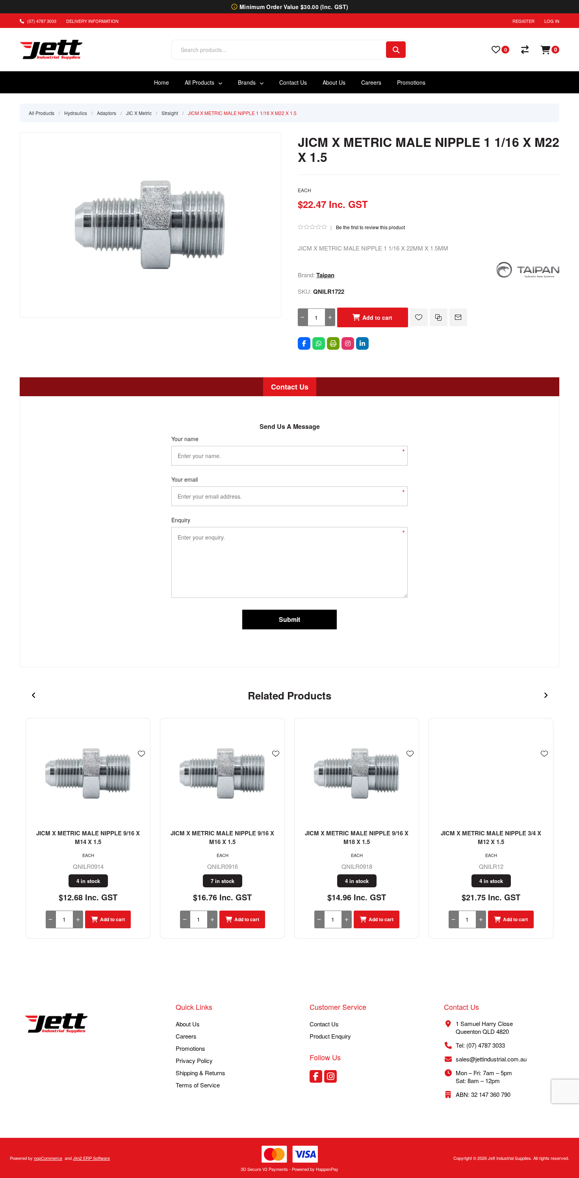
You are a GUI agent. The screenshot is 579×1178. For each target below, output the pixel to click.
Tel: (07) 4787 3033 (480, 1045)
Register (523, 21)
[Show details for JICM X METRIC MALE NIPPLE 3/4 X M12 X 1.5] (491, 773)
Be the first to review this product (370, 227)
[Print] (333, 343)
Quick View (141, 765)
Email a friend (458, 317)
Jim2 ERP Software (91, 1158)
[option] (88, 828)
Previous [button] (33, 695)
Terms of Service (198, 1085)
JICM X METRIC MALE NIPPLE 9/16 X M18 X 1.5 (356, 837)
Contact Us (289, 386)
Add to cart (377, 317)
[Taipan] (527, 275)
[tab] (289, 386)
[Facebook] (304, 343)
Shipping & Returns (200, 1073)
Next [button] (545, 695)
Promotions (190, 1048)
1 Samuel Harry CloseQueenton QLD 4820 (484, 1027)
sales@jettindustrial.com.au (491, 1059)
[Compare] (525, 49)
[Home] (56, 1024)
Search (396, 49)
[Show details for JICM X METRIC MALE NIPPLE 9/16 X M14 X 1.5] (88, 773)
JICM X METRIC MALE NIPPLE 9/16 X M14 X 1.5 (88, 837)
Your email (184, 479)
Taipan (325, 275)
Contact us (324, 1024)
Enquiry (180, 520)
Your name (185, 439)
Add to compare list (438, 317)
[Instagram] (347, 343)
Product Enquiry (330, 1036)
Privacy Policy (194, 1060)
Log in (551, 21)
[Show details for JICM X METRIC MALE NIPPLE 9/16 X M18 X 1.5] (356, 773)
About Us (188, 1024)
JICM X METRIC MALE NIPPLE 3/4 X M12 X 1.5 (491, 837)
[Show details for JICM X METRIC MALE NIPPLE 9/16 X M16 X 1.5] (222, 773)
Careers (186, 1036)
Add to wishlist (419, 317)
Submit (289, 619)
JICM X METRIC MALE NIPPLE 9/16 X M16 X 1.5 (222, 837)
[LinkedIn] (362, 343)
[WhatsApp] (318, 343)
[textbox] (278, 50)
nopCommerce (48, 1158)
